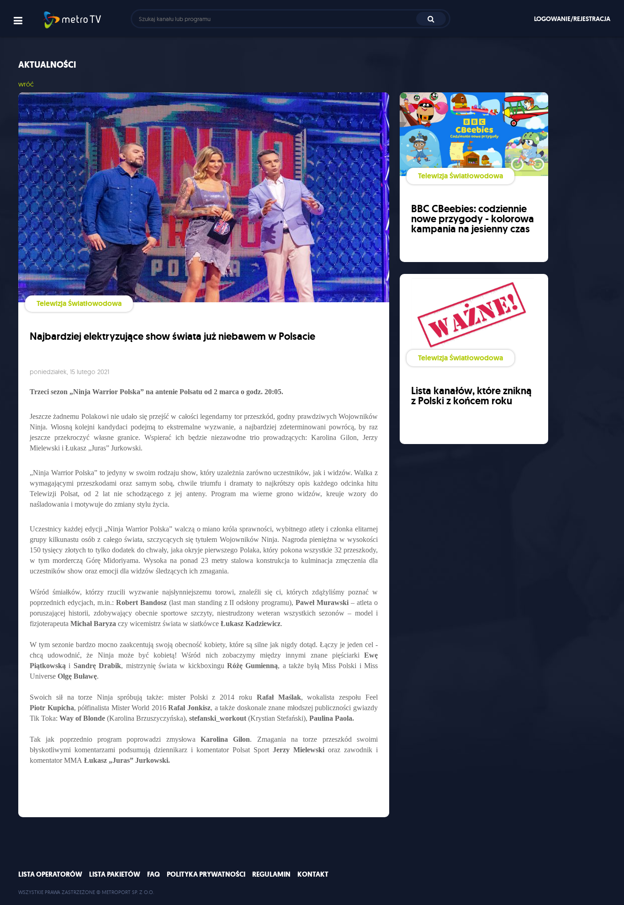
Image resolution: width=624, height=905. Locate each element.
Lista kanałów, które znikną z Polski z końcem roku (471, 395)
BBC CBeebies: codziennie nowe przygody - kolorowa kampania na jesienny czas (472, 219)
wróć (26, 84)
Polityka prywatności (206, 874)
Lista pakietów (114, 874)
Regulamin (271, 874)
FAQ (153, 874)
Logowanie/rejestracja (572, 19)
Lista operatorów (50, 874)
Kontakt (312, 874)
